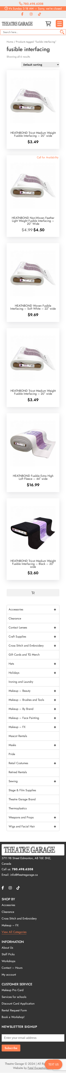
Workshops (8, 961)
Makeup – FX (32, 727)
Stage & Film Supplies (22, 790)
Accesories (8, 905)
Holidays (32, 672)
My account (9, 974)
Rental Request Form (14, 1010)
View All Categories (14, 932)
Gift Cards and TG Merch (24, 654)
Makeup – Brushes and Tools (32, 699)
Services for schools (14, 997)
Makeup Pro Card (12, 990)
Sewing (32, 781)
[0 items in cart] (33, 592)
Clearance (15, 618)
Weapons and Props (32, 817)
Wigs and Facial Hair (32, 826)
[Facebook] (22, 14)
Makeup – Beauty (32, 690)
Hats (32, 663)
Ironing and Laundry (21, 682)
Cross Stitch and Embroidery (32, 645)
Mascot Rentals (18, 736)
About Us (7, 947)
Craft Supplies (32, 636)
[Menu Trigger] (59, 23)
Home (10, 42)
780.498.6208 (32, 4)
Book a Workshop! (13, 1017)
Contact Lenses (32, 627)
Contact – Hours (12, 968)
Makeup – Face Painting (32, 718)
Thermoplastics (18, 808)
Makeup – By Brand (32, 709)
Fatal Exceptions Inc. (40, 1068)
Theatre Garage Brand (22, 799)
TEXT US (53, 1064)
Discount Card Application (18, 1003)
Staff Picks (8, 954)
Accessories (32, 609)
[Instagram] (31, 14)
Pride (12, 754)
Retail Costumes (32, 763)
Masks (32, 745)
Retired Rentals (18, 772)
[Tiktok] (39, 14)
